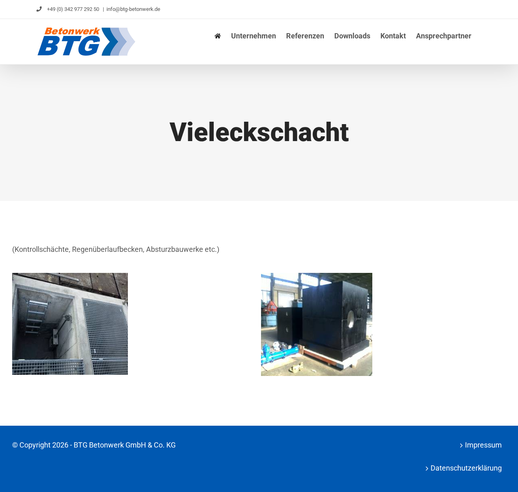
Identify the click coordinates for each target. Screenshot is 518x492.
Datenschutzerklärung (466, 468)
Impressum (483, 445)
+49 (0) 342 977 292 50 (73, 9)
